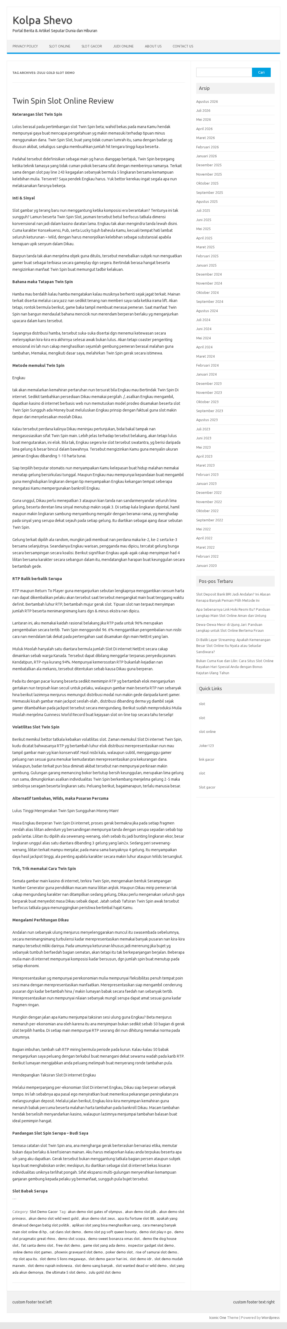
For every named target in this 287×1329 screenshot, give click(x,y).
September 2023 (209, 411)
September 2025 (209, 192)
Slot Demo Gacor (44, 1212)
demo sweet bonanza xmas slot (114, 1239)
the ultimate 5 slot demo (66, 1272)
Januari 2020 (206, 565)
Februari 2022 (207, 556)
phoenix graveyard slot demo (79, 1252)
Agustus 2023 (207, 420)
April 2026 (204, 129)
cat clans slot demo (65, 1232)
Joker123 (206, 746)
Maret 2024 (205, 356)
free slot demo (68, 1245)
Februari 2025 (207, 256)
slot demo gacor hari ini (108, 1259)
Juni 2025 (203, 220)
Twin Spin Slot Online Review (63, 100)
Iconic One (217, 1317)
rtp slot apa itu (25, 1259)
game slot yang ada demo (104, 1245)
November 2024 (209, 283)
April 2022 (204, 538)
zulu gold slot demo (105, 1272)
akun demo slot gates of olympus (95, 1212)
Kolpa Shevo (43, 20)
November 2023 (209, 392)
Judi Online (123, 46)
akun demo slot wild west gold (53, 1218)
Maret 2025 (205, 247)
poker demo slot (119, 1252)
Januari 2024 (206, 374)
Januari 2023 (206, 483)
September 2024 (209, 301)
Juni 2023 (203, 438)
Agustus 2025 (207, 201)
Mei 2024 (203, 338)
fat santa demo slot (37, 1245)
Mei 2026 (203, 119)
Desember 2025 (209, 165)
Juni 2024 (203, 329)
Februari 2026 (207, 147)
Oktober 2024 (207, 292)
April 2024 (204, 347)
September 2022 (209, 520)
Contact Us (183, 46)
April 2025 (204, 238)
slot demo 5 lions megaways (63, 1259)
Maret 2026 (205, 138)
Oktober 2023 (207, 402)
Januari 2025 (206, 265)
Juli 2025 (203, 210)
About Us (153, 46)
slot (202, 704)
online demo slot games (32, 1252)
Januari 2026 (206, 156)
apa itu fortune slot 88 (136, 1218)
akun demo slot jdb (140, 1212)
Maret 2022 (205, 547)
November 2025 (209, 174)
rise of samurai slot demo (156, 1252)
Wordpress (270, 1317)
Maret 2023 (205, 465)
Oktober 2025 (207, 183)
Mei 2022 (203, 529)
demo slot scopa (71, 1239)
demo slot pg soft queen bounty (110, 1232)
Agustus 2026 (207, 101)
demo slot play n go (155, 1232)
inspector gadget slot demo (151, 1245)
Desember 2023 (209, 383)
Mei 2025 (203, 229)
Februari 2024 (207, 365)
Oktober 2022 (207, 511)
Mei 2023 (203, 447)
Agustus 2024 (207, 311)
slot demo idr (141, 1259)
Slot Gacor (92, 46)
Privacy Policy (25, 46)
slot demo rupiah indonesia (50, 1265)
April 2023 (204, 456)
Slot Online (59, 46)
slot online (207, 731)
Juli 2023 (203, 429)
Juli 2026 (203, 110)
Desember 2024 (209, 274)
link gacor (206, 759)
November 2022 (209, 502)
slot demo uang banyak (94, 1265)
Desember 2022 (209, 492)
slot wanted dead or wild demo (141, 1265)
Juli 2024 (203, 320)
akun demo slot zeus (98, 1218)
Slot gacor (207, 787)
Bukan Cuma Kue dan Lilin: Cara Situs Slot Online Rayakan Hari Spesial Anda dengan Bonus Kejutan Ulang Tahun (235, 667)
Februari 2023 (207, 474)
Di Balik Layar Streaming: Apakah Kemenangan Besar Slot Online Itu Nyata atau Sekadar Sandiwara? (233, 646)
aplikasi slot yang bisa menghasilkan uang (106, 1225)
